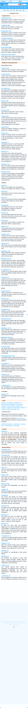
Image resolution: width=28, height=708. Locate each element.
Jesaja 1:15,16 (5, 234)
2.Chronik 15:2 (5, 88)
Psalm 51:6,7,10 (5, 291)
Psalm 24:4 (4, 213)
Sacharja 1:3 (5, 142)
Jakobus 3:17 (5, 556)
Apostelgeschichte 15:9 (8, 356)
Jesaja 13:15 (5, 243)
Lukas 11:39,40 (5, 346)
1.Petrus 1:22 (5, 374)
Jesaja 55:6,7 (5, 127)
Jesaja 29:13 (5, 116)
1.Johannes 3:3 (5, 385)
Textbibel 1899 (5, 25)
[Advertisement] (14, 594)
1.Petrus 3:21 (5, 277)
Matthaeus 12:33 (6, 328)
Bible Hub (16, 409)
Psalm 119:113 (5, 483)
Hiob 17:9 (4, 197)
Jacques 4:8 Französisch (8, 406)
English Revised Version (8, 54)
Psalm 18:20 (4, 205)
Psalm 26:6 (4, 220)
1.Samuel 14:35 (5, 449)
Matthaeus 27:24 (6, 258)
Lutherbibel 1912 (6, 18)
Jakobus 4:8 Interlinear (7, 402)
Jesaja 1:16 (4, 489)
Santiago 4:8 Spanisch (16, 404)
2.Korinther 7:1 (5, 363)
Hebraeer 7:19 (5, 164)
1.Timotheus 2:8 (6, 269)
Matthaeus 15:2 (5, 251)
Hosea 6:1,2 (4, 133)
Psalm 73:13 (4, 226)
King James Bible (6, 47)
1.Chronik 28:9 (5, 74)
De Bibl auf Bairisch (7, 38)
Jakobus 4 (4, 431)
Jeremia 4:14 (5, 505)
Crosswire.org (21, 418)
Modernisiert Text (6, 31)
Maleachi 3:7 (5, 151)
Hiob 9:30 (4, 185)
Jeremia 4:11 (5, 298)
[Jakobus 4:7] (1, 318)
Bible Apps (10, 409)
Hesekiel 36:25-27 (6, 319)
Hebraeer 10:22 (5, 171)
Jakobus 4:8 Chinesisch (13, 407)
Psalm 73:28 (4, 101)
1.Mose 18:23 (5, 68)
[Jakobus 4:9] (26, 318)
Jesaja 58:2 (4, 495)
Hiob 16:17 (4, 191)
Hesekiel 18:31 (5, 309)
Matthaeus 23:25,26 (7, 337)
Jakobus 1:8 (4, 394)
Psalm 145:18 (5, 110)
